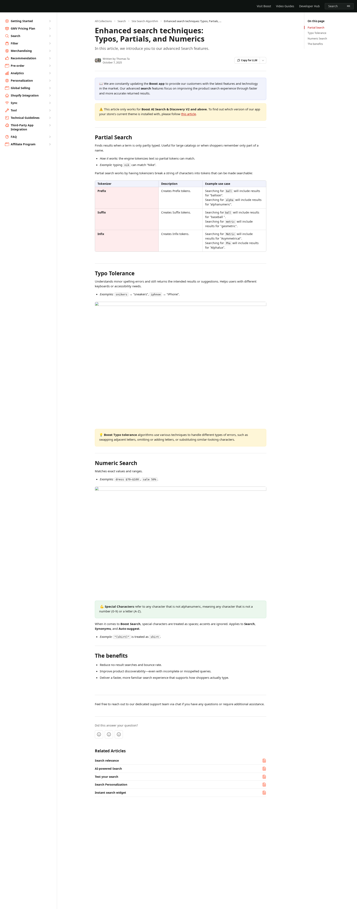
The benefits (315, 44)
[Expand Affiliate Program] (50, 144)
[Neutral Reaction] (109, 734)
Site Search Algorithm (145, 21)
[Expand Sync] (50, 103)
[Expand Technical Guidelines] (50, 118)
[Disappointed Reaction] (99, 734)
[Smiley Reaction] (119, 734)
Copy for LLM (249, 60)
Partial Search (316, 27)
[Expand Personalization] (50, 81)
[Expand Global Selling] (50, 88)
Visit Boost (264, 6)
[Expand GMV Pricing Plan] (50, 28)
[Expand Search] (50, 36)
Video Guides (285, 6)
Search (122, 21)
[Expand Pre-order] (50, 66)
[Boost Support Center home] (4, 6)
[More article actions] (263, 60)
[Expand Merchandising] (50, 51)
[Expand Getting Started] (50, 21)
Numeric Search (317, 38)
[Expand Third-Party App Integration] (50, 125)
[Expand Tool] (50, 110)
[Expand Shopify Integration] (50, 95)
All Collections (103, 21)
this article (188, 114)
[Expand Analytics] (50, 73)
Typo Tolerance (317, 33)
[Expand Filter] (50, 43)
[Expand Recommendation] (50, 58)
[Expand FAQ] (50, 137)
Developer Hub (309, 6)
